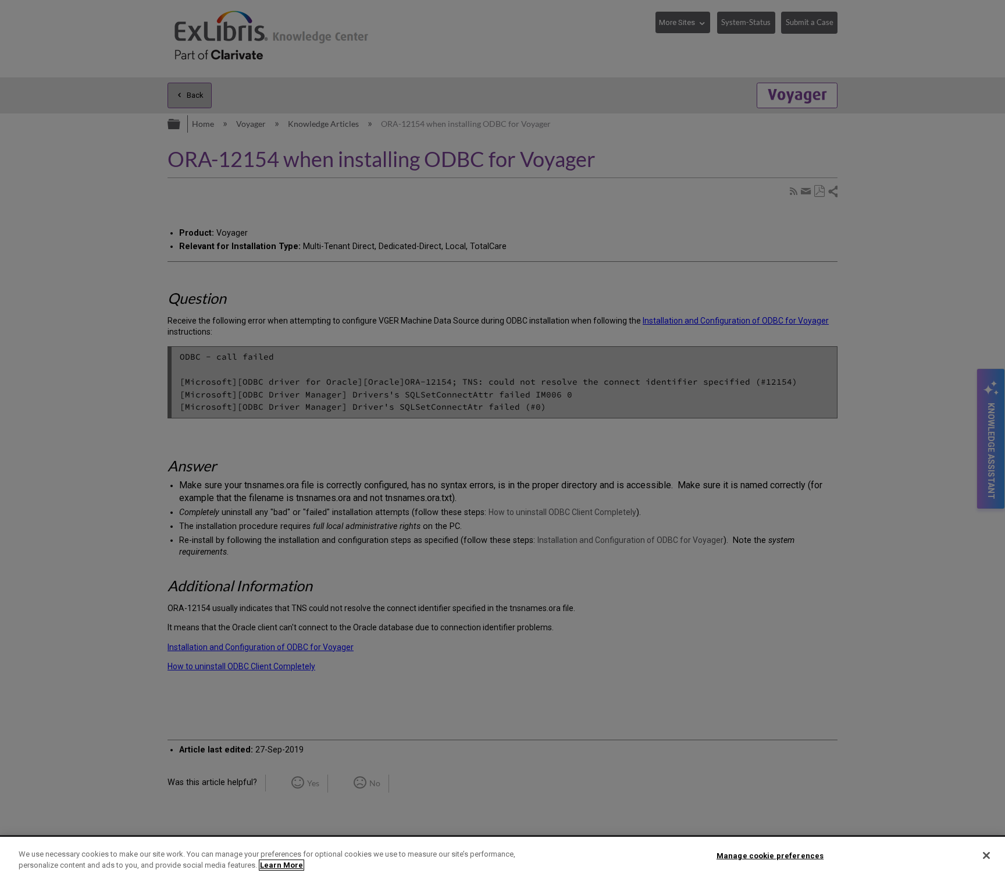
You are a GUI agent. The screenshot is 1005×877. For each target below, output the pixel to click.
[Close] (986, 855)
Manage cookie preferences (770, 855)
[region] (502, 857)
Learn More (281, 865)
